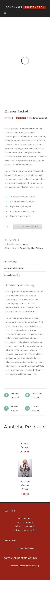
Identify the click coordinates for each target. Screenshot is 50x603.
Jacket (18, 244)
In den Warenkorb (27, 226)
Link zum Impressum (25, 548)
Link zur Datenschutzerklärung (25, 565)
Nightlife (31, 248)
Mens (25, 244)
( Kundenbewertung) (37, 117)
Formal (23, 248)
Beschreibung (10, 261)
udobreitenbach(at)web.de (25, 530)
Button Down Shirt (25, 485)
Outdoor (39, 248)
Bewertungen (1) (12, 275)
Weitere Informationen (14, 268)
